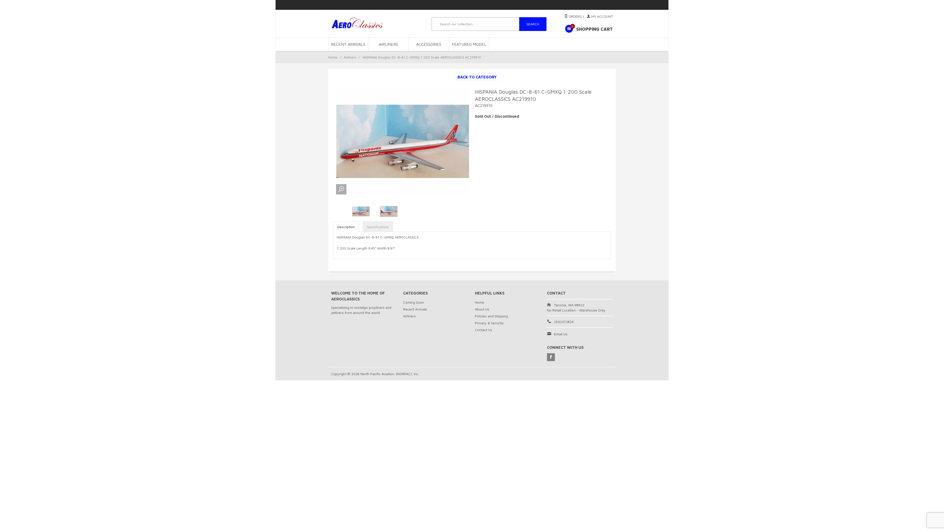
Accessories (428, 44)
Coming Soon (413, 302)
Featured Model (469, 44)
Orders (575, 16)
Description (346, 227)
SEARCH (532, 24)
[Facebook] (551, 357)
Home (332, 57)
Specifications (378, 227)
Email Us (560, 334)
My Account (601, 16)
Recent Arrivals (348, 44)
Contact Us (483, 330)
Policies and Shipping (491, 316)
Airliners (388, 44)
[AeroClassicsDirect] (376, 24)
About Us (482, 309)
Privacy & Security (489, 323)
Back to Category (477, 77)
